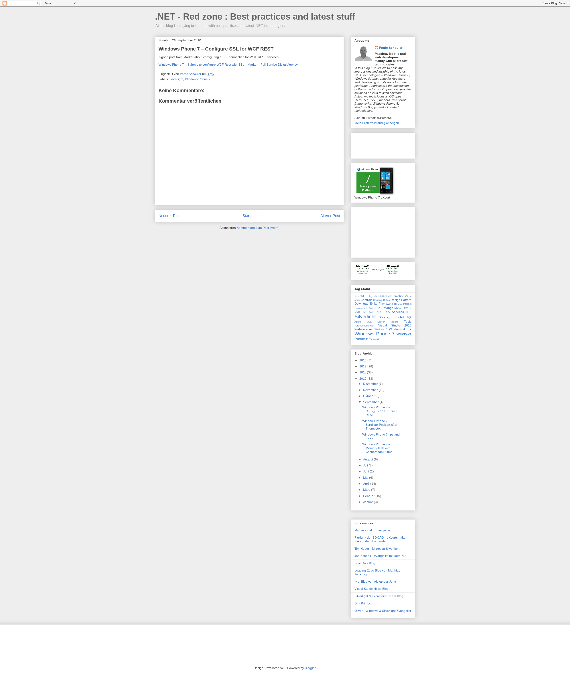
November (371, 390)
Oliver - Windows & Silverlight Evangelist (382, 610)
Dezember (371, 383)
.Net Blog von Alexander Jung (375, 581)
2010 (363, 378)
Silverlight (176, 79)
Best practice (395, 296)
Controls (366, 300)
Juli (366, 465)
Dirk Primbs (362, 603)
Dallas (386, 300)
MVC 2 (398, 308)
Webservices (363, 329)
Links (378, 308)
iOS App (368, 308)
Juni (366, 471)
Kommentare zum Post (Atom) (258, 227)
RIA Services (394, 312)
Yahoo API (374, 339)
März (367, 489)
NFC (379, 312)
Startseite (250, 216)
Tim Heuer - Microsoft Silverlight (376, 548)
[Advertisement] (376, 144)
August (368, 459)
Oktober (369, 396)
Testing (394, 321)
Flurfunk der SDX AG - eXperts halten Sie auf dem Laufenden (380, 539)
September (371, 402)
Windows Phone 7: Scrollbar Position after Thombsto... (379, 424)
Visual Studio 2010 (394, 325)
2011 (363, 372)
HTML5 (398, 303)
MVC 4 (407, 308)
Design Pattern (401, 300)
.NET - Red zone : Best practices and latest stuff (255, 16)
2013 (363, 360)
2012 (363, 366)
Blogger (310, 668)
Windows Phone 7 (197, 79)
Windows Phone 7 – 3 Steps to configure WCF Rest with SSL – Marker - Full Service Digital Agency (228, 64)
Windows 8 (381, 329)
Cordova (378, 300)
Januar (368, 502)
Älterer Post (330, 216)
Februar (369, 496)
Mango (388, 308)
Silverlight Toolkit (391, 317)
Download (361, 303)
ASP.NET (360, 296)
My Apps (368, 312)
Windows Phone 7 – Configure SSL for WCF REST (380, 411)
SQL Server (376, 321)
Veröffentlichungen (364, 325)
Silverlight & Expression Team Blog (378, 596)
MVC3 (357, 312)
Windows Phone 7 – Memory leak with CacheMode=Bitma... (378, 448)
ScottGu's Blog (364, 563)
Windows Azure (400, 329)
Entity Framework (381, 303)
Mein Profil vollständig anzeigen (376, 123)
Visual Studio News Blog (371, 588)
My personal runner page (372, 530)
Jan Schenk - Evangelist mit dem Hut (380, 555)
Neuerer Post (170, 216)
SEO (408, 312)
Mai (366, 477)
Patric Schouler (390, 47)
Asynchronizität (376, 296)
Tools (407, 321)
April (366, 483)
